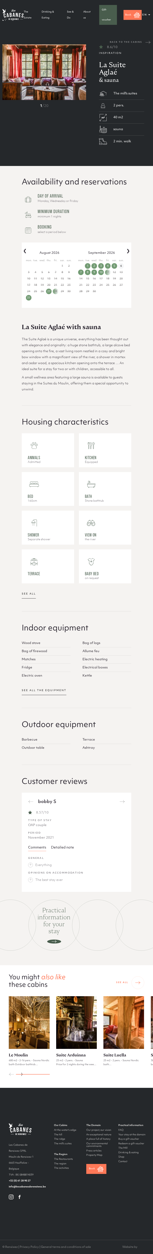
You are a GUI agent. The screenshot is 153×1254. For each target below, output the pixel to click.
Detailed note (62, 847)
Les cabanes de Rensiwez (20, 1129)
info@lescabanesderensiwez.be (27, 1187)
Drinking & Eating (48, 15)
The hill (58, 1135)
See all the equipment (44, 690)
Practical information (130, 1125)
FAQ (121, 1130)
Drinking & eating (128, 1152)
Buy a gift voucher (128, 1139)
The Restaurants (63, 1159)
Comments (37, 847)
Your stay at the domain (131, 1135)
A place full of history (98, 1139)
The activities (61, 1168)
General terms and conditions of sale (66, 1247)
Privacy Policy (29, 1247)
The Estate (27, 15)
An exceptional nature (98, 1135)
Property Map (94, 1155)
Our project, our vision (98, 1130)
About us (87, 15)
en (144, 15)
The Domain (93, 1125)
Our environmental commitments (97, 1145)
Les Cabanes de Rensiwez (13, 15)
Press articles (94, 1151)
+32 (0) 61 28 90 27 (19, 1181)
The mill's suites (63, 1143)
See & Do (70, 15)
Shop (121, 1157)
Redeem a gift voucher (131, 1143)
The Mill (123, 1148)
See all (29, 594)
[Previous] (30, 802)
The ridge (59, 1139)
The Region (60, 1154)
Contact (122, 1161)
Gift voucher (106, 15)
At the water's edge (65, 1130)
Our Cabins (60, 1125)
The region (60, 1164)
